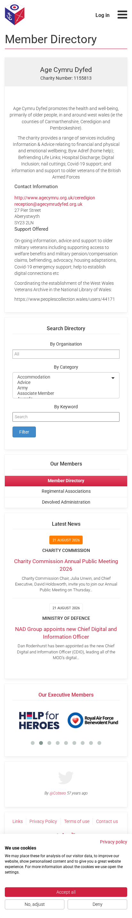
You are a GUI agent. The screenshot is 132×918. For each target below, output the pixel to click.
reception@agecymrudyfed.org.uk (48, 204)
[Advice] (62, 382)
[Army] (62, 388)
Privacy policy (113, 841)
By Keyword (66, 407)
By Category (66, 367)
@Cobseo (58, 793)
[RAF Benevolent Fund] (93, 720)
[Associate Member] (62, 393)
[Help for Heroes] (39, 720)
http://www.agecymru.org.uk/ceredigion (54, 197)
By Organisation (66, 344)
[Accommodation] (62, 377)
